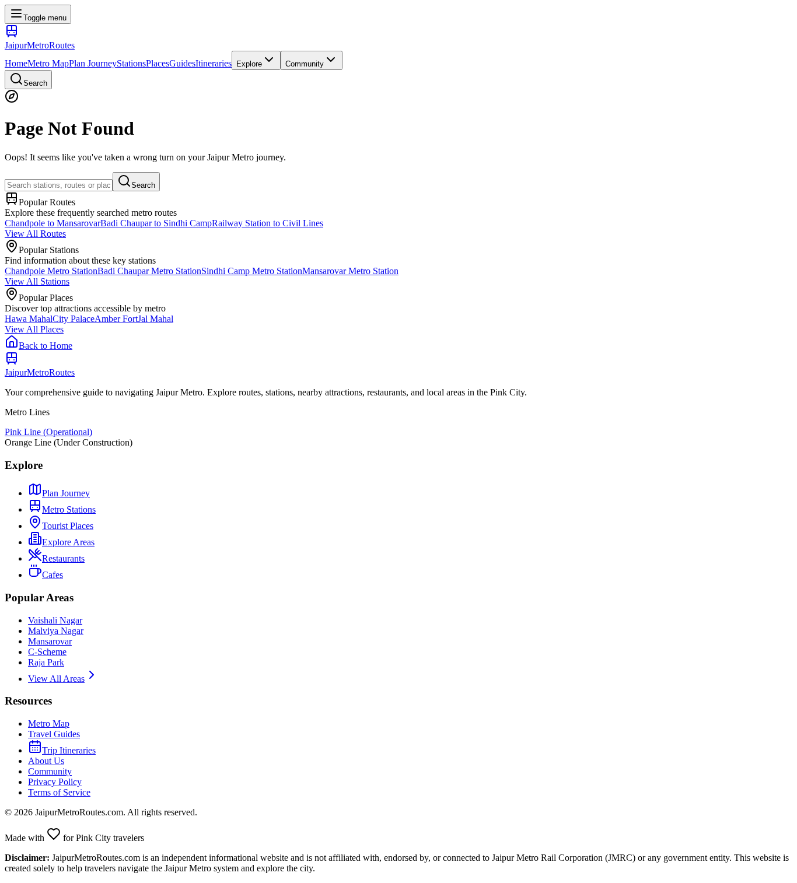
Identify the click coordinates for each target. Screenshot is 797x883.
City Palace (74, 319)
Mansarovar (50, 641)
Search (143, 185)
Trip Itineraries (69, 750)
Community (304, 63)
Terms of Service (59, 792)
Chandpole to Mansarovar (52, 223)
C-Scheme (47, 652)
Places (157, 63)
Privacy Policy (55, 782)
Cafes (52, 575)
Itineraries (213, 63)
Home (16, 63)
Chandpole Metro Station (51, 271)
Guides (182, 63)
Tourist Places (67, 526)
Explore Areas (68, 542)
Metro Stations (69, 509)
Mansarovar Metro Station (350, 271)
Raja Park (46, 662)
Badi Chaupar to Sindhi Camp (156, 223)
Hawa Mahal (29, 319)
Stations (131, 63)
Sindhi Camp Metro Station (251, 271)
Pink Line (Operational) (48, 432)
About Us (46, 761)
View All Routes (35, 234)
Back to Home (45, 346)
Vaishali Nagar (55, 620)
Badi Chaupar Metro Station (149, 271)
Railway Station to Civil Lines (267, 223)
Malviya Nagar (55, 631)
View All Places (34, 329)
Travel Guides (54, 734)
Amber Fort (116, 319)
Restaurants (63, 558)
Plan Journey (93, 63)
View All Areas (56, 679)
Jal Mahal (155, 319)
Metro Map (48, 63)
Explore (249, 63)
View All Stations (37, 281)
